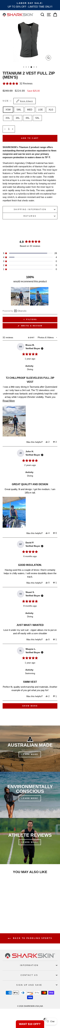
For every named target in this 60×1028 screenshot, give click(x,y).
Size (18, 101)
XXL (8, 118)
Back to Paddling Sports (32, 938)
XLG (51, 109)
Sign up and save (29, 985)
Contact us (29, 975)
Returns (30, 216)
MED (29, 109)
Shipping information (30, 209)
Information (29, 965)
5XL (37, 118)
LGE (40, 109)
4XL (28, 118)
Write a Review (37, 326)
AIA (41, 1006)
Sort (32, 338)
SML (18, 109)
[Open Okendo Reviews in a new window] (14, 310)
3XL (18, 118)
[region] (30, 296)
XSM (8, 109)
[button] (30, 83)
